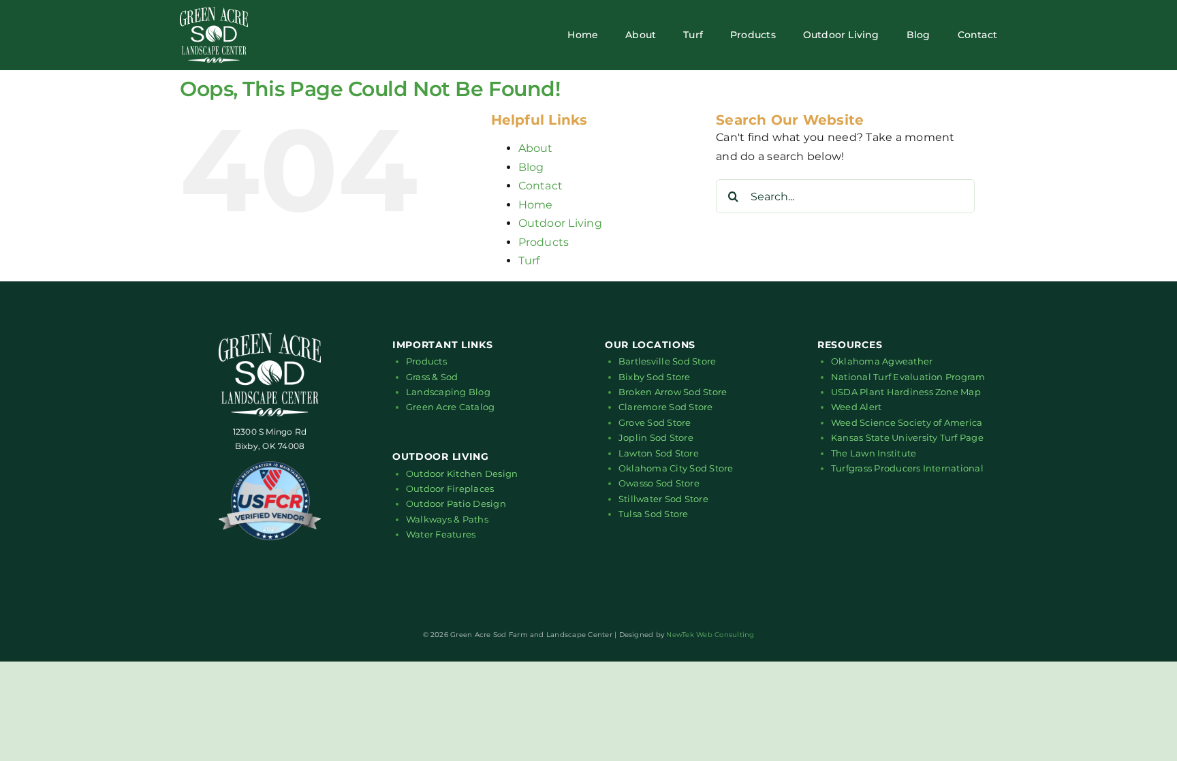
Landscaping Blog (448, 391)
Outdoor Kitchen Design (462, 473)
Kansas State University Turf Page (907, 437)
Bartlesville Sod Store (667, 361)
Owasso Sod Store (659, 483)
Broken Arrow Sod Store (672, 391)
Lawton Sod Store (658, 453)
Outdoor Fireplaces (450, 488)
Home (535, 204)
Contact (540, 185)
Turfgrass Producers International (907, 468)
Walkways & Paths (447, 519)
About (535, 148)
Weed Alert (856, 406)
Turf (529, 260)
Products (543, 242)
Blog (531, 167)
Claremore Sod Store (665, 406)
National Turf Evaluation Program (908, 376)
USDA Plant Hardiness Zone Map (906, 391)
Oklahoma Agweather (881, 361)
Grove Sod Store (654, 422)
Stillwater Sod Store (663, 498)
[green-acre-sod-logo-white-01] (214, 11)
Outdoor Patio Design (456, 503)
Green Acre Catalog (450, 406)
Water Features (440, 534)
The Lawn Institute (873, 453)
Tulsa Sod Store (653, 513)
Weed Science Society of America (906, 422)
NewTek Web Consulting (710, 634)
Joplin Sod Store (655, 437)
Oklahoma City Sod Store (676, 468)
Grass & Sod (432, 376)
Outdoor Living (560, 223)
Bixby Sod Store (654, 376)
